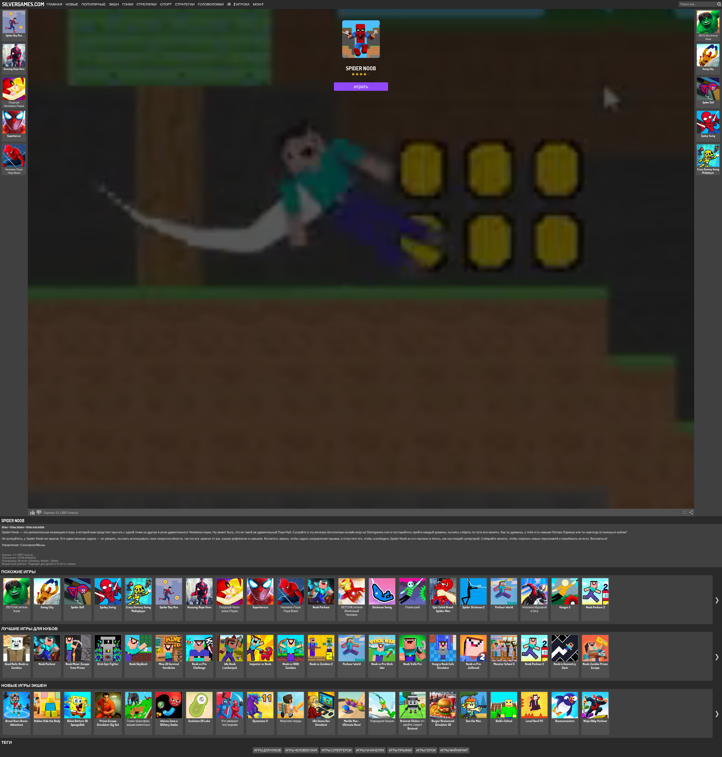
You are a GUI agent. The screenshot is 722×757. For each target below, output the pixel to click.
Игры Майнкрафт (454, 750)
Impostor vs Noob (260, 664)
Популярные (94, 4)
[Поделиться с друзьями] (691, 512)
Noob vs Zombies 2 (321, 664)
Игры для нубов (35, 527)
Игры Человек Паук (301, 750)
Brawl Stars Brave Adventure (16, 723)
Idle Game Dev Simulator (321, 723)
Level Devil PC (534, 721)
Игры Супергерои (337, 750)
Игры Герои (426, 750)
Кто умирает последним (229, 723)
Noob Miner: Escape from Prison (77, 666)
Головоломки (211, 4)
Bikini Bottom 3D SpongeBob (77, 723)
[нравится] (32, 512)
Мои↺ (258, 4)
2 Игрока (242, 4)
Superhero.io (260, 607)
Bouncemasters (565, 721)
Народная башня (382, 721)
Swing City (47, 607)
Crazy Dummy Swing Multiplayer (138, 609)
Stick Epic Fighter (108, 664)
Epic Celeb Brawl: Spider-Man (443, 609)
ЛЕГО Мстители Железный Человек (352, 611)
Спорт (166, 4)
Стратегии (185, 4)
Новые (72, 4)
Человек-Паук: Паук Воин (291, 609)
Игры (5, 527)
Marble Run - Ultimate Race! (351, 723)
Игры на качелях (370, 750)
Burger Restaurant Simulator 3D (443, 723)
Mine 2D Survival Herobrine (169, 666)
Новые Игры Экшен (24, 685)
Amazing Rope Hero (199, 607)
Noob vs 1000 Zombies (291, 666)
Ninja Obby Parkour (595, 721)
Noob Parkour (321, 607)
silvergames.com (23, 4)
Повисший (412, 607)
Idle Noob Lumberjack (229, 666)
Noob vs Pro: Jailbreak (473, 666)
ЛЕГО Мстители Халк (16, 609)
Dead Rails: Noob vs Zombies (16, 666)
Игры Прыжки (400, 750)
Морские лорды (291, 721)
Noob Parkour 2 (595, 607)
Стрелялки (147, 4)
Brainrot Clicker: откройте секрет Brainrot (412, 724)
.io (229, 4)
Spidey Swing (108, 607)
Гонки (127, 4)
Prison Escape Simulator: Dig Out (108, 723)
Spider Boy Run (169, 607)
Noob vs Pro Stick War (382, 666)
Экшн (114, 4)
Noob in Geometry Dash (565, 666)
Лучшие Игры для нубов (29, 628)
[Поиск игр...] (719, 4)
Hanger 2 (564, 607)
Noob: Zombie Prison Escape (595, 666)
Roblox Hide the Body (47, 721)
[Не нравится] (38, 512)
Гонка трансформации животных (138, 723)
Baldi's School (504, 721)
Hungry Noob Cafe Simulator (443, 666)
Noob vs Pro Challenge (199, 666)
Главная (54, 4)
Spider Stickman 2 (473, 607)
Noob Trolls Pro (412, 664)
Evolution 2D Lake (199, 721)
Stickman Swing (382, 607)
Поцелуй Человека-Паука (229, 609)
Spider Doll (77, 607)
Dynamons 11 (260, 721)
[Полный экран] (684, 512)
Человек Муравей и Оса (534, 609)
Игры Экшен (17, 527)
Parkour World (504, 607)
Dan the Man (473, 721)
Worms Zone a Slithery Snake (169, 723)
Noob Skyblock (138, 664)
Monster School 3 (504, 664)
